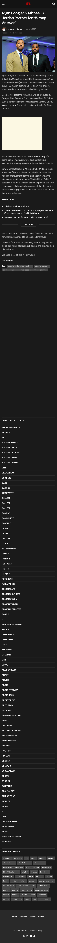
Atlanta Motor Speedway (13, 867)
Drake (30, 876)
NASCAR (24, 895)
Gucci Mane (44, 886)
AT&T (33, 858)
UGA (4, 816)
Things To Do (8, 796)
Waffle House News (11, 837)
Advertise (23, 917)
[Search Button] (53, 4)
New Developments (11, 715)
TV (3, 811)
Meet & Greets (9, 670)
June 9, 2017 (31, 29)
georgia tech (23, 886)
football (14, 881)
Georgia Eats (8, 589)
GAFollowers (23, 930)
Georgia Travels (10, 604)
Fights (5, 569)
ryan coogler (26, 270)
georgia (32, 881)
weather (6, 842)
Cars (4, 483)
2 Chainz (6, 858)
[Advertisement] (22, 133)
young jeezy (45, 899)
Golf (33, 886)
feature (49, 876)
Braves (34, 872)
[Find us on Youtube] (31, 936)
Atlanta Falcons (10, 453)
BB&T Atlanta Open (11, 872)
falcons (39, 876)
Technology (8, 791)
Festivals (7, 564)
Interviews (7, 640)
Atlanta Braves (10, 442)
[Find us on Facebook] (20, 936)
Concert (6, 523)
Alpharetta (18, 858)
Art (4, 437)
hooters (15, 890)
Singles (6, 761)
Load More (28, 224)
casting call (8, 876)
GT (3, 619)
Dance (5, 544)
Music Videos (8, 700)
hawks (5, 890)
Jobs (4, 645)
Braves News (8, 473)
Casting (6, 488)
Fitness (6, 574)
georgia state (8, 886)
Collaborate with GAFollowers (17, 206)
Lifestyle (6, 655)
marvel (6, 895)
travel (27, 899)
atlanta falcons (24, 863)
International (9, 635)
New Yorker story (37, 156)
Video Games (8, 827)
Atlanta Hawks (9, 458)
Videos (5, 832)
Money (5, 675)
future (23, 881)
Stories (6, 781)
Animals (6, 432)
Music (5, 685)
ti (21, 899)
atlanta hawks (39, 863)
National (6, 710)
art (27, 858)
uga (34, 899)
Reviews (6, 756)
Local (5, 665)
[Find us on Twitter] (24, 936)
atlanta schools (42, 266)
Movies (5, 680)
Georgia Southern (11, 594)
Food (5, 881)
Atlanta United (10, 463)
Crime (5, 533)
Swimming (7, 786)
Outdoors (7, 726)
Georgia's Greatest (11, 609)
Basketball (46, 867)
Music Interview (10, 690)
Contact (41, 917)
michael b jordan (10, 270)
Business (6, 478)
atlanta (50, 858)
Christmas (20, 876)
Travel (5, 806)
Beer (4, 468)
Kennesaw (7, 650)
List (4, 660)
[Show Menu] (3, 4)
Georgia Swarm (9, 599)
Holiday (6, 629)
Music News (8, 695)
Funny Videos (8, 584)
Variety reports (9, 105)
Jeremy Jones (16, 29)
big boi (25, 872)
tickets (6, 801)
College (6, 498)
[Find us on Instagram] (27, 936)
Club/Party (8, 493)
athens (41, 858)
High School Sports (12, 624)
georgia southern (46, 881)
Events (5, 554)
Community (8, 518)
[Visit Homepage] (28, 4)
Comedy (6, 513)
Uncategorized (9, 821)
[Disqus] (28, 312)
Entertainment (10, 549)
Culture (6, 538)
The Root (9, 260)
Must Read (7, 705)
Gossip (5, 614)
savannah (42, 895)
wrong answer (40, 270)
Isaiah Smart (27, 890)
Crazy (5, 528)
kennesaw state (41, 890)
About (14, 917)
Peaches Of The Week (12, 731)
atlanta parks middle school (20, 266)
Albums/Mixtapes (11, 427)
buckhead (44, 872)
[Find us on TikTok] (34, 936)
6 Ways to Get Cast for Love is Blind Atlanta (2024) (26, 217)
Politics (6, 751)
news (33, 895)
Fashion (6, 559)
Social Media (8, 771)
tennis (14, 899)
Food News (7, 579)
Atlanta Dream (9, 448)
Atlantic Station (32, 867)
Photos (6, 746)
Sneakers (6, 766)
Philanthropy (9, 741)
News (4, 720)
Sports (6, 776)
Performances (9, 736)
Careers (33, 917)
